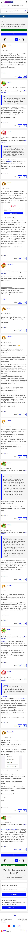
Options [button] (2, 21)
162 (4, 662)
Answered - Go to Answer (14, 30)
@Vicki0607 (6, 476)
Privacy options (4, 918)
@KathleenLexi (22, 698)
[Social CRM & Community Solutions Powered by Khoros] (23, 931)
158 (4, 453)
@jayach (14, 829)
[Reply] (25, 76)
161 (4, 620)
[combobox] (13, 11)
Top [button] (15, 915)
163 (4, 722)
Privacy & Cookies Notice (6, 919)
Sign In (26, 2)
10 (13, 39)
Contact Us (24, 920)
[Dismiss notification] (26, 6)
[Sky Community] (8, 2)
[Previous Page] (4, 39)
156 (4, 327)
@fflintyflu (5, 96)
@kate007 (9, 161)
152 (4, 122)
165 (4, 846)
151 (4, 72)
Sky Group (3, 922)
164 (4, 807)
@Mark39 (5, 685)
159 (4, 515)
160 (4, 576)
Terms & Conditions (23, 918)
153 (4, 173)
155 (4, 299)
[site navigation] (1, 2)
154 (4, 255)
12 (19, 39)
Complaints (3, 920)
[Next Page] (23, 39)
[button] (26, 44)
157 (4, 411)
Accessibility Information (22, 919)
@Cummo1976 (5, 829)
